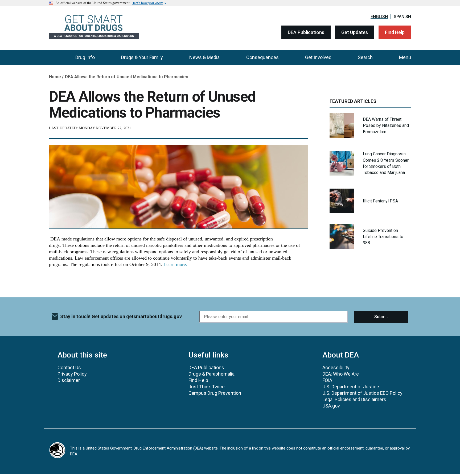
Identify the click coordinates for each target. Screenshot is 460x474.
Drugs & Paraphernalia (211, 374)
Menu (405, 57)
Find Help (395, 32)
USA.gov (331, 406)
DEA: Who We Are (340, 374)
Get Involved (318, 57)
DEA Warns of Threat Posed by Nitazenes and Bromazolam (386, 125)
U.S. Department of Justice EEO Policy (362, 393)
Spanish (402, 16)
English (379, 16)
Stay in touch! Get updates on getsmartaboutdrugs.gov (121, 316)
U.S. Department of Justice (350, 386)
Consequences (262, 57)
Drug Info (85, 57)
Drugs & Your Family (142, 57)
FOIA (327, 380)
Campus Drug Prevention (214, 393)
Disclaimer (69, 380)
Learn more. (175, 264)
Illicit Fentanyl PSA (380, 200)
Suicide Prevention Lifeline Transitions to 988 (383, 236)
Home (55, 76)
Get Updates (354, 32)
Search (365, 57)
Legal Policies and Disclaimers (354, 399)
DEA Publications (306, 32)
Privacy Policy (72, 374)
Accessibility (336, 367)
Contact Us (69, 367)
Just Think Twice (206, 386)
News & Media (204, 57)
